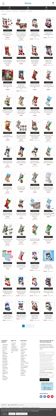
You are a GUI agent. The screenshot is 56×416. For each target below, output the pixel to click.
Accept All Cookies (21, 414)
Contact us (4, 404)
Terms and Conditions (49, 369)
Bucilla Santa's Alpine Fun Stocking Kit (48, 86)
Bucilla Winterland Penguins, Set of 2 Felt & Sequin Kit (21, 137)
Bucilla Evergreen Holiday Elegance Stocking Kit (7, 62)
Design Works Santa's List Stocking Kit (48, 62)
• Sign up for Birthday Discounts (23, 373)
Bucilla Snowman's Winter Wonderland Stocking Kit (48, 189)
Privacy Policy (42, 370)
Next (31, 325)
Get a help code (20, 405)
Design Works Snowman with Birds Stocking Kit (8, 317)
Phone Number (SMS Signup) (46, 372)
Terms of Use (4, 407)
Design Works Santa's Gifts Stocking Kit (34, 317)
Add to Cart (8, 30)
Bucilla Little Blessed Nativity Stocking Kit (21, 112)
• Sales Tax (4, 379)
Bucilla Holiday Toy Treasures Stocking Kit (35, 86)
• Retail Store (14, 346)
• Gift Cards (23, 361)
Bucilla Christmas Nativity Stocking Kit (7, 86)
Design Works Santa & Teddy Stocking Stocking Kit (8, 292)
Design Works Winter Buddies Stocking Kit (48, 317)
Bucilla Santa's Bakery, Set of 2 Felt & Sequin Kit (7, 34)
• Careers (13, 344)
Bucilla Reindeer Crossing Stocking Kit (7, 189)
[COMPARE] (11, 19)
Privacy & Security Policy (14, 407)
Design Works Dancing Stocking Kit (48, 34)
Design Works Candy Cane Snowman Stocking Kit (35, 137)
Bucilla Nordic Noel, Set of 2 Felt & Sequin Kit (7, 241)
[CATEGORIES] (9, 8)
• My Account (5, 368)
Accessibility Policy (25, 407)
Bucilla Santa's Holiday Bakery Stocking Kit (35, 62)
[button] (47, 386)
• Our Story (13, 343)
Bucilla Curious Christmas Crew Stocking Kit (21, 188)
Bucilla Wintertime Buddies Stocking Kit (7, 163)
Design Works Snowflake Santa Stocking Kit (35, 267)
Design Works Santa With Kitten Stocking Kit (35, 292)
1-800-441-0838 (13, 404)
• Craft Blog (23, 343)
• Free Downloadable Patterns (24, 349)
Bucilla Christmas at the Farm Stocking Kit (21, 215)
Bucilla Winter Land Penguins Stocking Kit (35, 189)
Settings (5, 414)
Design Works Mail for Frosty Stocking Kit (48, 292)
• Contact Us (5, 344)
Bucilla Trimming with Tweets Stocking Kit (48, 137)
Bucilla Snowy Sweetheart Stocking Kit (35, 112)
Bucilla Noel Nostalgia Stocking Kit (7, 137)
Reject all (12, 414)
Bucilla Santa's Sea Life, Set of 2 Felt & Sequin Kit (35, 215)
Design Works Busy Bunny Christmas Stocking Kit (21, 292)
